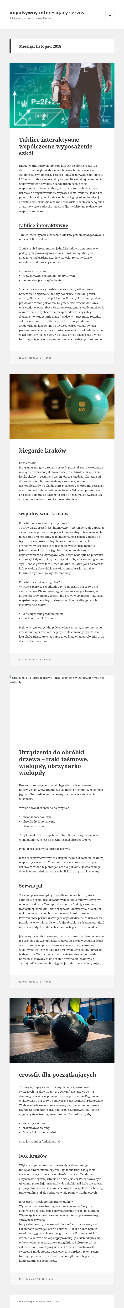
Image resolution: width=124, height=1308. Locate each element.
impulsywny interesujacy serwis (47, 12)
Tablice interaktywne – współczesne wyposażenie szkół (56, 146)
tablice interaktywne (43, 225)
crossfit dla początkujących (57, 1074)
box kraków (33, 1156)
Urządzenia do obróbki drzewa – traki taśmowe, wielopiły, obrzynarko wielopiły (53, 762)
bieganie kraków (42, 450)
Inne (48, 357)
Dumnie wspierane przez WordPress (39, 1301)
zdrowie (49, 1278)
